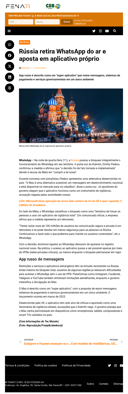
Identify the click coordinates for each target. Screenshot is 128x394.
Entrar (67, 21)
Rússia (75, 160)
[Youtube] (106, 30)
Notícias (24, 42)
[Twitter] (94, 30)
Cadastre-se (80, 23)
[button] (9, 30)
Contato (103, 383)
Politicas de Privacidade (76, 365)
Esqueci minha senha (83, 20)
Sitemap (118, 383)
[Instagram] (100, 30)
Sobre (90, 383)
